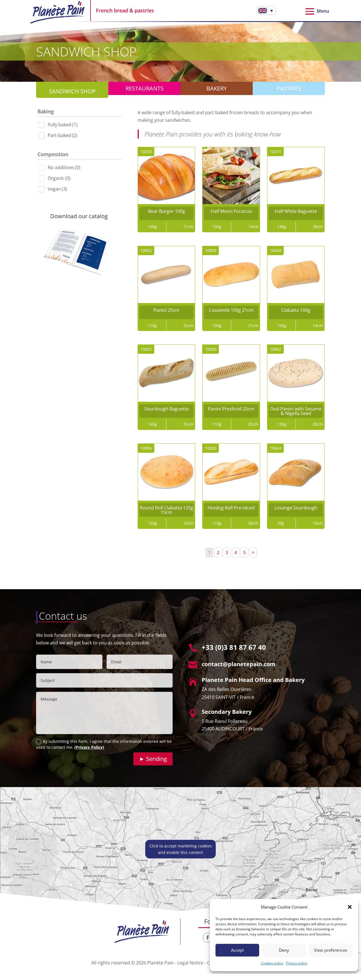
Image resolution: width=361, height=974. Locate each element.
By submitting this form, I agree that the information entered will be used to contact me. (104, 744)
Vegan (57, 189)
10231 (275, 151)
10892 (210, 250)
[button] (350, 907)
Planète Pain (160, 963)
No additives (64, 167)
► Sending (153, 759)
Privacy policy (296, 963)
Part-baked (62, 135)
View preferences (330, 950)
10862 (275, 349)
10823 (146, 349)
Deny (284, 950)
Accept (237, 950)
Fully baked (63, 125)
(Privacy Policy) (89, 747)
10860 (210, 349)
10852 (146, 250)
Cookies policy (272, 963)
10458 (275, 250)
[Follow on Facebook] (207, 937)
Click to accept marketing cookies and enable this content (180, 849)
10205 (210, 448)
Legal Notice (190, 963)
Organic (59, 178)
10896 (146, 448)
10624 (275, 448)
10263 (146, 151)
